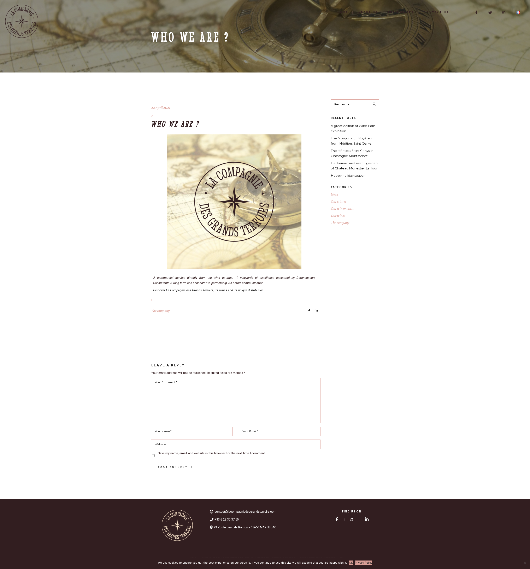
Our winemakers (342, 208)
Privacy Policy (363, 562)
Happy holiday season (348, 176)
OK (351, 562)
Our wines (338, 216)
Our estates (338, 201)
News (334, 194)
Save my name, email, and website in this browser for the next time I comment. (211, 453)
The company (160, 311)
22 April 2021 (160, 108)
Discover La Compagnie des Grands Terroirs (183, 290)
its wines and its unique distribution (239, 290)
